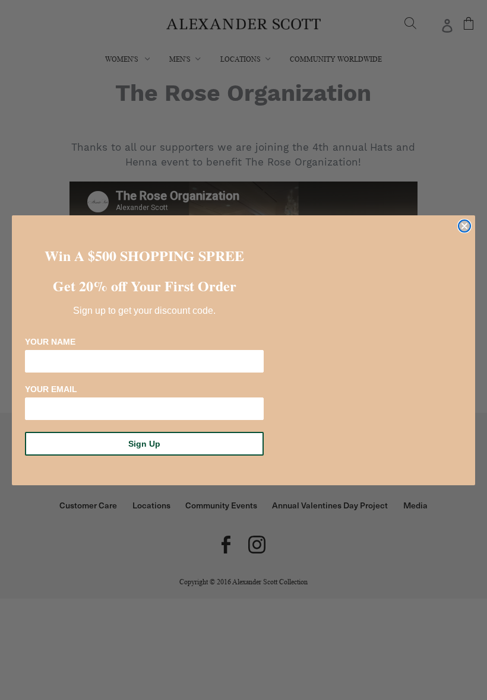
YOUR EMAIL (51, 389)
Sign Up (144, 443)
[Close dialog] (464, 226)
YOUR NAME (50, 341)
